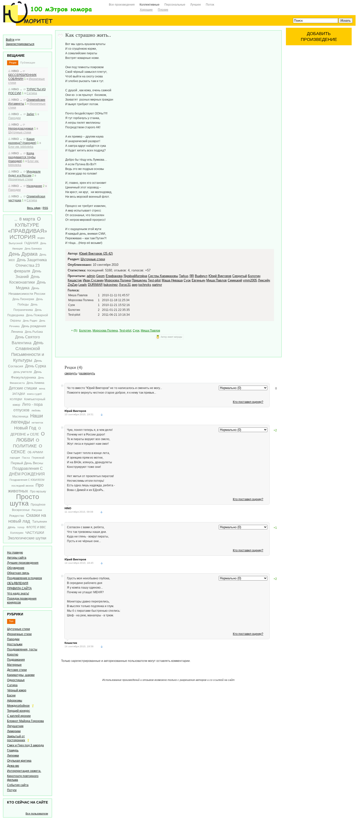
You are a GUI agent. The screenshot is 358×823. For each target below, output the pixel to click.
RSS (45, 207)
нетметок (37, 422)
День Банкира (33, 248)
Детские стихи (17, 670)
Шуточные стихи (19, 132)
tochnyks (144, 285)
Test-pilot (154, 280)
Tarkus (183, 276)
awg (134, 285)
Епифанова (114, 276)
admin (91, 276)
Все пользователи (37, 813)
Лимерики (14, 731)
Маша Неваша (172, 280)
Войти (10, 39)
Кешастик (75, 280)
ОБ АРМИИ (35, 452)
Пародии (14, 118)
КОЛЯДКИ (16, 399)
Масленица (20, 416)
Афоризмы (14, 700)
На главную (15, 552)
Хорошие (146, 9)
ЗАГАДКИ (18, 394)
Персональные (174, 4)
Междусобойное (18, 705)
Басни (11, 695)
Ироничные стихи (20, 179)
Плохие (163, 9)
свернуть (71, 373)
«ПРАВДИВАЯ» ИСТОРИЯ (27, 234)
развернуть (87, 373)
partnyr (157, 285)
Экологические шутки (27, 538)
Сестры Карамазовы (163, 276)
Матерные (14, 664)
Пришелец (139, 280)
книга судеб (34, 393)
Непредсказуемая (20, 128)
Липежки (13, 755)
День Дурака (23, 254)
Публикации (27, 62)
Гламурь (13, 750)
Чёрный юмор (16, 690)
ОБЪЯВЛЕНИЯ (17, 583)
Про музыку (38, 491)
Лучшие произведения (22, 562)
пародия (15, 457)
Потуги (12, 790)
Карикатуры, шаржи (21, 675)
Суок (187, 280)
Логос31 (125, 285)
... (15, 219)
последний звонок (22, 485)
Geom (100, 276)
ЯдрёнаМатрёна (135, 276)
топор (20, 527)
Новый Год (25, 427)
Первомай (38, 457)
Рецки (12, 62)
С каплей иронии (19, 716)
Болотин (254, 276)
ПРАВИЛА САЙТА (19, 588)
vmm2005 (250, 280)
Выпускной (15, 243)
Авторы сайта (16, 557)
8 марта (27, 219)
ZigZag (72, 285)
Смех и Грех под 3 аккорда (25, 745)
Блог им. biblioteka (20, 146)
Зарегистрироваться (20, 44)
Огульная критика (19, 760)
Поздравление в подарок (24, 578)
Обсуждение (15, 568)
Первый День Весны (27, 463)
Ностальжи (14, 644)
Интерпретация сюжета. (24, 771)
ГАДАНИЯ (31, 243)
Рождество (16, 516)
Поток (210, 4)
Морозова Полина (117, 280)
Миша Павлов (216, 280)
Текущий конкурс (18, 710)
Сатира (32, 93)
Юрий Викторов (219, 276)
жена (42, 388)
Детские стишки (23, 388)
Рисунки (37, 510)
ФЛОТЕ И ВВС (36, 527)
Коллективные (150, 4)
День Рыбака (34, 331)
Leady (82, 285)
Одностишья (16, 680)
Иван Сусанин (93, 280)
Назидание (34, 186)
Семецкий (235, 280)
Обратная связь (18, 573)
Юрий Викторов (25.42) (96, 253)
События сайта (17, 785)
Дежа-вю (13, 766)
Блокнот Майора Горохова (25, 721)
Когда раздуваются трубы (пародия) (22, 157)
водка (41, 237)
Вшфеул (201, 276)
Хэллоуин (16, 533)
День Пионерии (23, 299)
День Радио (30, 320)
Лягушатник (15, 726)
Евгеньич (198, 280)
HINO (15, 71)
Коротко (12, 654)
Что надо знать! (18, 593)
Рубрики (15, 614)
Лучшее (195, 4)
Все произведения (122, 4)
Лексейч (264, 280)
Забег (30, 114)
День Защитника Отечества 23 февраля (30, 265)
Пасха (26, 457)
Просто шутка (24, 500)
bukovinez (111, 285)
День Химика (35, 383)
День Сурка (35, 366)
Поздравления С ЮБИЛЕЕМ (26, 479)
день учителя (22, 372)
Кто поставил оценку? (248, 402)
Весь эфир (33, 207)
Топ (11, 621)
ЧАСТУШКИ (34, 533)
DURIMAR (95, 285)
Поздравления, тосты (22, 649)
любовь (36, 410)
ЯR (191, 276)
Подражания (16, 659)
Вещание (16, 55)
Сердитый (239, 276)
